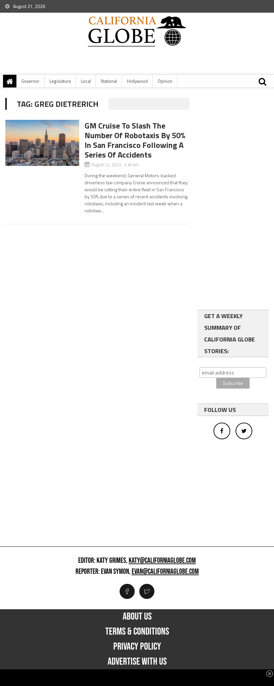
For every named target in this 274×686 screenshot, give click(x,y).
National (109, 81)
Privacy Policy (137, 647)
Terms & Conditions (137, 632)
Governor (30, 81)
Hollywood (137, 81)
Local (86, 81)
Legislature (60, 81)
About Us (137, 617)
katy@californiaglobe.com (162, 560)
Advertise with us (137, 662)
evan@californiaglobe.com (165, 571)
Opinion (165, 81)
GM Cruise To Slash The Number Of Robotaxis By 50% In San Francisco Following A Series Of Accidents (135, 140)
